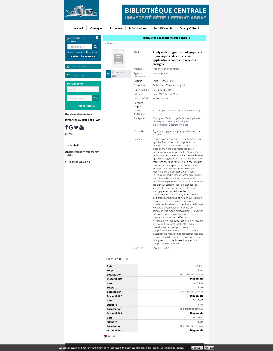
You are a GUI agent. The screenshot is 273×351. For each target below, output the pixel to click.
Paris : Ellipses (160, 80)
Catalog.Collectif (189, 28)
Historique (78, 75)
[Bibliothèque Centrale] (81, 9)
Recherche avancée (83, 56)
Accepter (209, 347)
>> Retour (108, 43)
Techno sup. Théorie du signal (169, 85)
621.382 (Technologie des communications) (176, 110)
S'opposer (197, 347)
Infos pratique (137, 28)
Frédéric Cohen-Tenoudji (166, 68)
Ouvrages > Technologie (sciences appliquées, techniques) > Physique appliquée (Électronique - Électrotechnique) (177, 121)
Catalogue (96, 28)
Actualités (116, 28)
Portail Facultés (163, 28)
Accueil (78, 28)
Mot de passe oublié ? (88, 105)
